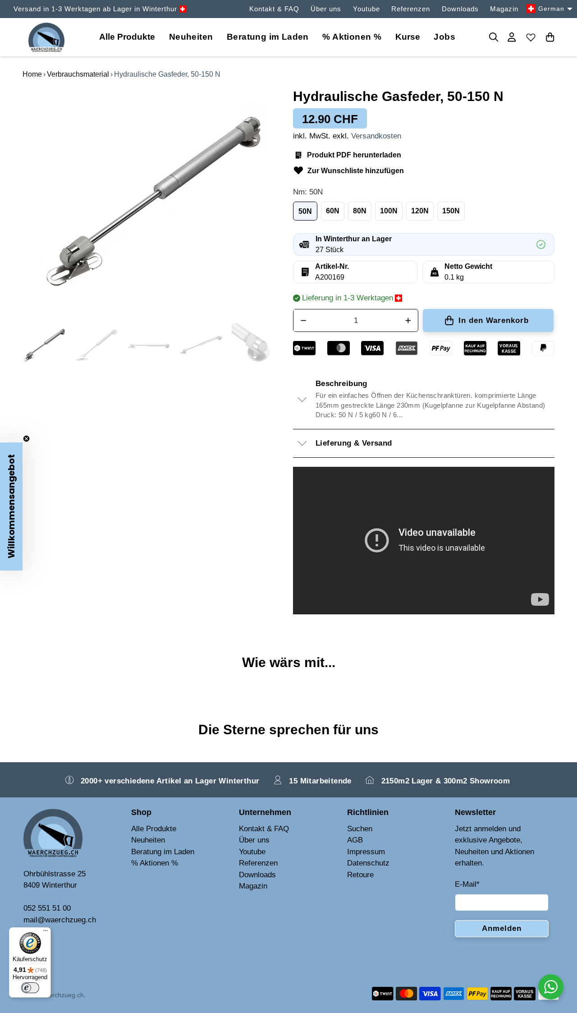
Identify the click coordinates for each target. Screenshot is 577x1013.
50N (305, 211)
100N (389, 211)
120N (420, 211)
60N (332, 211)
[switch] (30, 987)
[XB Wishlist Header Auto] (531, 37)
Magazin (504, 9)
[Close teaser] (26, 438)
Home (32, 74)
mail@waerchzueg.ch (59, 920)
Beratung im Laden (268, 36)
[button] (11, 506)
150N (451, 211)
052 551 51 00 (47, 908)
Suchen (359, 828)
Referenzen (410, 9)
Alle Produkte (153, 828)
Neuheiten (191, 36)
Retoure (360, 874)
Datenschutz (368, 863)
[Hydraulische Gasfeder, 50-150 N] (153, 201)
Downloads (460, 9)
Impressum (366, 851)
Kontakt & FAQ (274, 9)
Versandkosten (376, 136)
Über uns (326, 9)
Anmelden (502, 928)
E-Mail (467, 884)
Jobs (444, 36)
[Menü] (45, 932)
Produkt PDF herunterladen (354, 155)
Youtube (366, 9)
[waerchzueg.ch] (46, 37)
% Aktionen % (351, 36)
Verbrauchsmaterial (78, 74)
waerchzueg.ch (62, 995)
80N (359, 211)
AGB (355, 840)
